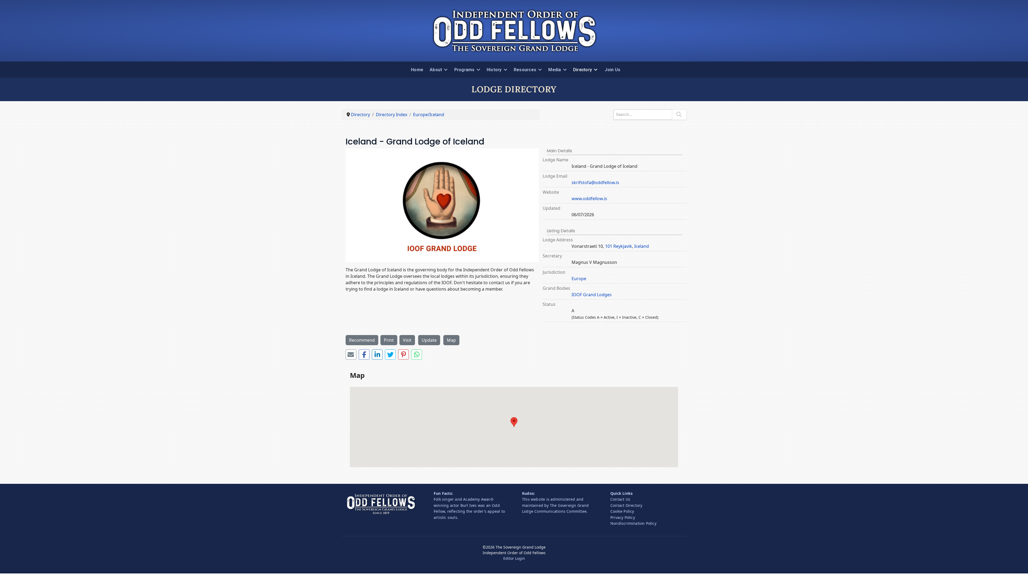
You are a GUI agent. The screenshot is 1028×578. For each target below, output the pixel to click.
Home (417, 69)
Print (389, 340)
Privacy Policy (622, 517)
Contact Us (620, 499)
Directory (582, 69)
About (436, 69)
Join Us (612, 69)
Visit (407, 340)
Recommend (362, 340)
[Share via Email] (351, 354)
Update (429, 340)
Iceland (641, 246)
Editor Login (514, 558)
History (494, 69)
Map (451, 340)
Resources (525, 69)
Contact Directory (626, 505)
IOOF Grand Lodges (592, 295)
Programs (464, 69)
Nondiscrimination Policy (633, 523)
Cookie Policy (622, 511)
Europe (579, 279)
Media (554, 69)
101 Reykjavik (618, 246)
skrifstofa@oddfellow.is (595, 182)
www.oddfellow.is (589, 198)
